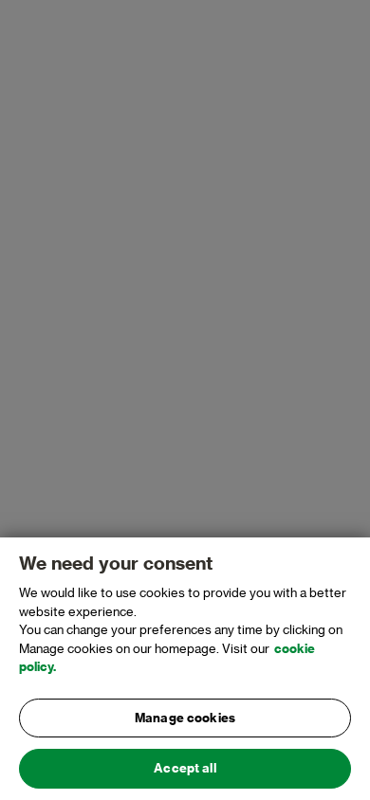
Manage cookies (185, 718)
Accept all (184, 768)
